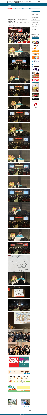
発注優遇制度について (34, 19)
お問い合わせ (9, 5)
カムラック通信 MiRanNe (35, 26)
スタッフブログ (34, 29)
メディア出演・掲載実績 (35, 14)
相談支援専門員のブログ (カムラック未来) (35, 23)
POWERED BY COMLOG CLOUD (37, 414)
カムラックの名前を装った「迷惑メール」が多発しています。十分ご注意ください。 (22, 8)
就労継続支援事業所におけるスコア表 (35, 17)
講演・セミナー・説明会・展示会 (35, 25)
